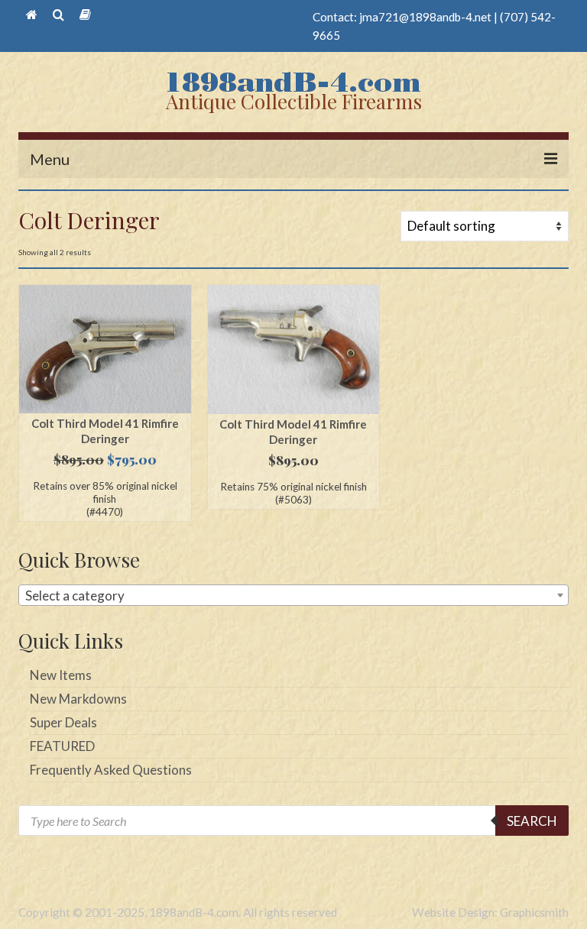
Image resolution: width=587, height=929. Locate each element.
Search (532, 821)
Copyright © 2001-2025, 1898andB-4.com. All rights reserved (177, 912)
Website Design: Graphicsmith (490, 912)
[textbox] (293, 596)
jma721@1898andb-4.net (425, 17)
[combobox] (293, 595)
